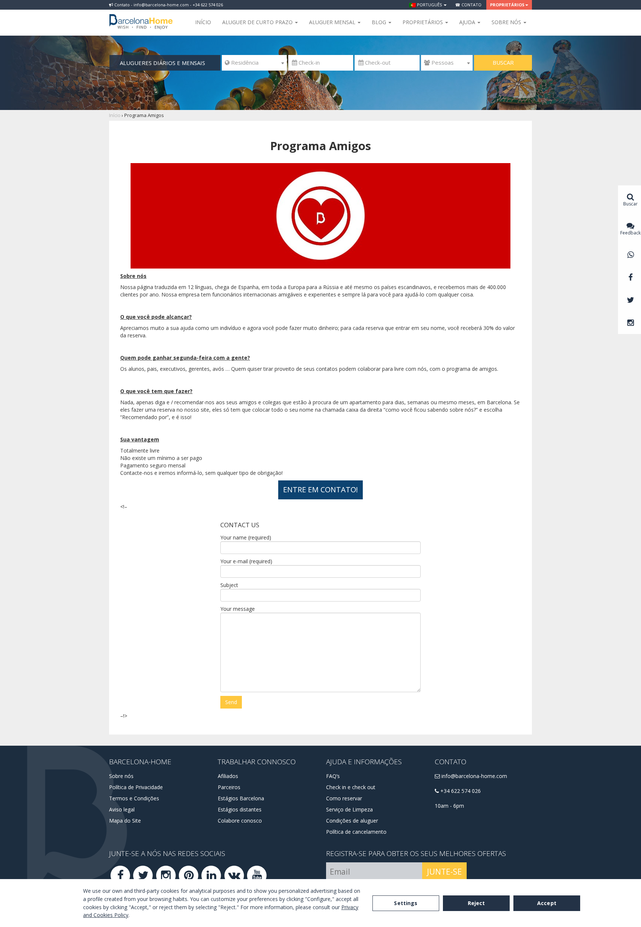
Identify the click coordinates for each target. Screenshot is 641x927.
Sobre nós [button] (507, 22)
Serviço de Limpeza (349, 809)
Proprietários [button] (507, 4)
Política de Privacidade (136, 787)
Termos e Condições (134, 798)
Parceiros (229, 787)
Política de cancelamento (356, 831)
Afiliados (228, 775)
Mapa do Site (125, 820)
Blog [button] (380, 22)
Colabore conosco (240, 820)
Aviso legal (122, 809)
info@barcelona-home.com (473, 775)
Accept (546, 903)
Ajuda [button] (468, 22)
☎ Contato (468, 4)
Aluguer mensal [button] (333, 22)
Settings (405, 903)
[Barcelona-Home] (140, 16)
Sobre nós (121, 775)
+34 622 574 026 (460, 790)
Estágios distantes (240, 809)
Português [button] (429, 4)
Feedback (630, 233)
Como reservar (344, 798)
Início (203, 22)
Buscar (503, 62)
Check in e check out (350, 787)
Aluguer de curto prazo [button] (258, 22)
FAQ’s (333, 775)
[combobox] (254, 63)
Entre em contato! (320, 489)
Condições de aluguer (352, 820)
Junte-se (444, 871)
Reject (476, 903)
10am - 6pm (449, 805)
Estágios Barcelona (241, 798)
